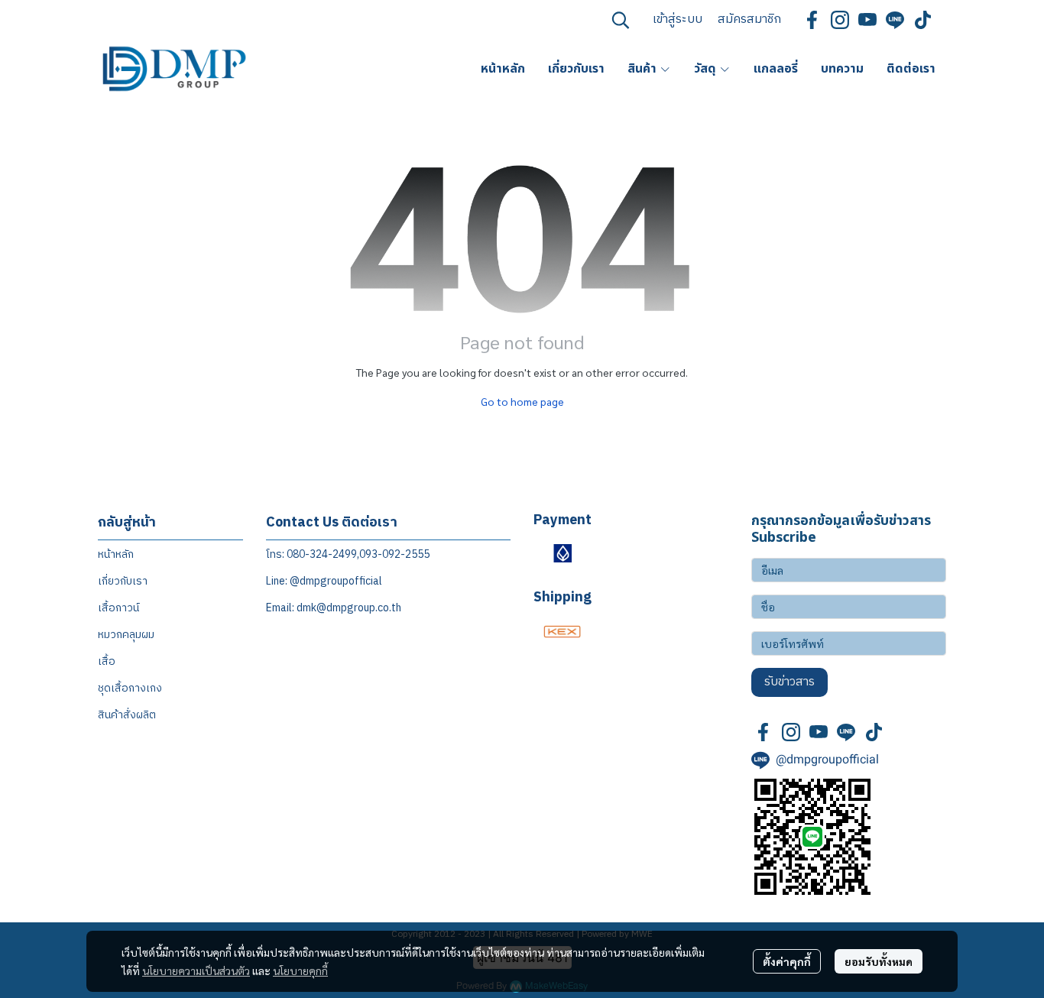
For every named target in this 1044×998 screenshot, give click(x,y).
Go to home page (522, 401)
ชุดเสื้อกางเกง (130, 688)
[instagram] (840, 20)
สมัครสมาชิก (749, 19)
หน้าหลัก (116, 554)
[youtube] (867, 20)
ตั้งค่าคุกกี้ (787, 961)
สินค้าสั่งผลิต (127, 715)
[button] (621, 20)
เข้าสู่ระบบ (677, 19)
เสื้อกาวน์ (118, 608)
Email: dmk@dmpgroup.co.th (333, 608)
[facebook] (812, 20)
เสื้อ (106, 661)
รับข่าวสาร (789, 682)
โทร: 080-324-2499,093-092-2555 (348, 554)
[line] (895, 20)
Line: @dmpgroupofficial (324, 581)
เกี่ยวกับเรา (123, 581)
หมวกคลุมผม (126, 634)
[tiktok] (922, 20)
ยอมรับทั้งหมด (879, 961)
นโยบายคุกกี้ (300, 970)
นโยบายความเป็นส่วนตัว (196, 970)
